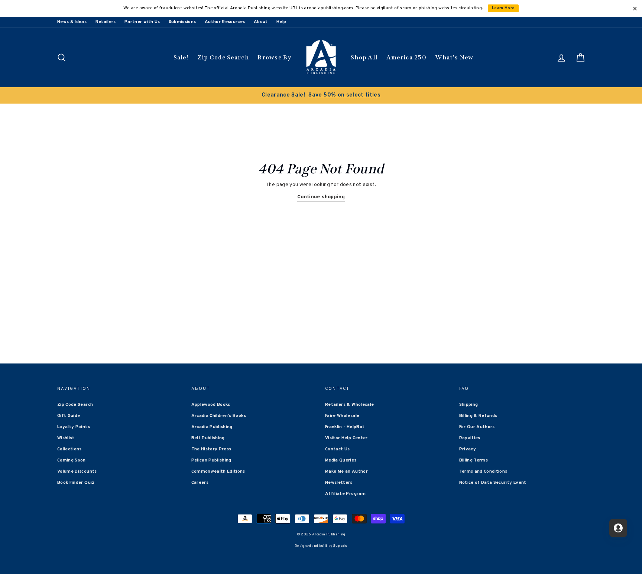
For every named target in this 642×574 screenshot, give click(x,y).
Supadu (340, 546)
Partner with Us (142, 22)
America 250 (406, 57)
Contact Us (337, 449)
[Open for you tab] (618, 528)
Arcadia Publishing (212, 427)
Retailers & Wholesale (349, 405)
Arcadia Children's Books (218, 416)
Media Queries (341, 460)
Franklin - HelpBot (344, 427)
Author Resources (225, 22)
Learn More (503, 8)
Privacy (467, 449)
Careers (199, 483)
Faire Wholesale (342, 416)
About (261, 22)
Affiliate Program (345, 494)
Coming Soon (71, 460)
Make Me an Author (346, 471)
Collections (69, 449)
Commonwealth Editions (218, 471)
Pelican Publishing (211, 460)
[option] (321, 95)
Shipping (468, 405)
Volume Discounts (77, 471)
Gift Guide (68, 416)
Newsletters (339, 483)
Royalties (469, 438)
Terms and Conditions (483, 471)
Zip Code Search (223, 57)
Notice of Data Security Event (492, 483)
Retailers (105, 22)
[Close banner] (635, 8)
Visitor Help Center (346, 438)
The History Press (211, 449)
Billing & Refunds (478, 416)
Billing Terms (473, 460)
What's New (454, 57)
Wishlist (66, 438)
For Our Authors (477, 427)
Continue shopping (321, 197)
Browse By (274, 57)
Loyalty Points (73, 427)
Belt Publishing (208, 438)
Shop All (364, 57)
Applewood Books (210, 405)
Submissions (182, 22)
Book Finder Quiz (76, 483)
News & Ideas (72, 22)
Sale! (181, 57)
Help (281, 22)
